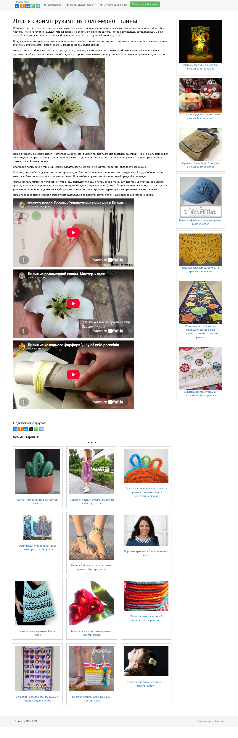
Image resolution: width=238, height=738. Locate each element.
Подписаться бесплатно (145, 4)
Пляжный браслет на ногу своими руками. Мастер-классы (91, 567)
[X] (31, 429)
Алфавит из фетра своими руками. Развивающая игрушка (37, 698)
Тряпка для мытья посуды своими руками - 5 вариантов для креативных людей (146, 492)
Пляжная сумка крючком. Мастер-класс (37, 633)
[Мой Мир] (27, 6)
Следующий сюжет (114, 4)
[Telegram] (38, 6)
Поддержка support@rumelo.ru (211, 721)
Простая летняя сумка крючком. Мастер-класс (91, 698)
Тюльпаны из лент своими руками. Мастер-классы (92, 633)
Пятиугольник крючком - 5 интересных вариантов (146, 618)
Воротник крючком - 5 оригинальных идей (146, 553)
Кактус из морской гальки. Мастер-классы (37, 501)
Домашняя (53, 4)
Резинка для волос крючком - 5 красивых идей (146, 683)
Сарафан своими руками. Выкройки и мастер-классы (92, 501)
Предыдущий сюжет (82, 4)
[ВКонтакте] (17, 6)
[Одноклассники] (22, 6)
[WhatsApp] (32, 6)
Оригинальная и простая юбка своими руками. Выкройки (37, 547)
